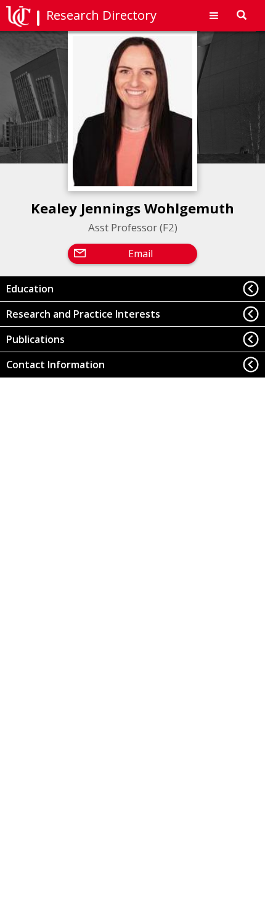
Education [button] (30, 289)
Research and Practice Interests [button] (83, 314)
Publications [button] (35, 339)
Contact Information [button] (55, 364)
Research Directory (101, 15)
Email (140, 253)
